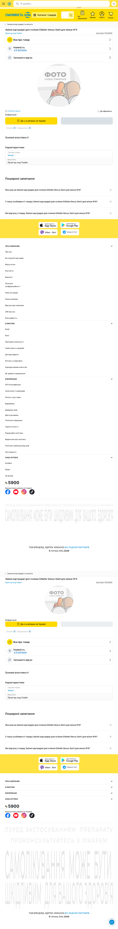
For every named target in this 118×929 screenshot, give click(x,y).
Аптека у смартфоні (13, 361)
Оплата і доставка (13, 397)
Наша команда (11, 299)
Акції (7, 329)
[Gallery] (59, 86)
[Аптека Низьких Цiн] (18, 15)
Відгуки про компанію (14, 305)
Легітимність (11, 452)
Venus (11, 155)
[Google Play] (69, 225)
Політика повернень (13, 420)
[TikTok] (32, 491)
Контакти (9, 271)
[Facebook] (7, 491)
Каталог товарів (47, 15)
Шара (7, 469)
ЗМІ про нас (10, 312)
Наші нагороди (11, 293)
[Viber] (48, 232)
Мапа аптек (10, 264)
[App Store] (48, 225)
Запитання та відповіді (15, 391)
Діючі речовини (11, 415)
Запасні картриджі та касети (20, 24)
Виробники (9, 404)
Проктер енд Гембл (13, 33)
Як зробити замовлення (15, 373)
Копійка (8, 463)
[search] (71, 15)
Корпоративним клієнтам (16, 367)
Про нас (8, 252)
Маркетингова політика (15, 439)
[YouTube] (15, 491)
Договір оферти (12, 354)
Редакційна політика (14, 433)
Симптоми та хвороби (14, 348)
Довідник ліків (11, 410)
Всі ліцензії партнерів (14, 258)
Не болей (9, 476)
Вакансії (8, 277)
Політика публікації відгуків (17, 446)
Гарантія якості (11, 427)
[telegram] (69, 232)
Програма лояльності (14, 342)
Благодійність (11, 318)
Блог (7, 335)
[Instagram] (23, 491)
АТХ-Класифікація (13, 385)
